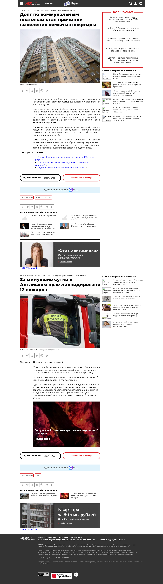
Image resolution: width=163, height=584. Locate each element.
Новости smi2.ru (28, 268)
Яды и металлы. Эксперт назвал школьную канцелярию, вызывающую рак (125, 324)
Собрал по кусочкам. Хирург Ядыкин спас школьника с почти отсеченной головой (128, 101)
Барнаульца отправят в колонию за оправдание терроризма (122, 50)
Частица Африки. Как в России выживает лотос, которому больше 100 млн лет (127, 110)
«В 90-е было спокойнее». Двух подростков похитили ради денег (126, 315)
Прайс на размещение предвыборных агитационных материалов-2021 (66, 540)
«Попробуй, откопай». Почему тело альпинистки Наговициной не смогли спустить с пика (127, 93)
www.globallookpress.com (49, 350)
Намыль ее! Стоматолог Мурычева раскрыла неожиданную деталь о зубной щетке (127, 118)
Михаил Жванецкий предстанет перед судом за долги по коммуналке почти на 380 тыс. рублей (43, 227)
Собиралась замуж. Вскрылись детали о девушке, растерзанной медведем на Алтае (126, 290)
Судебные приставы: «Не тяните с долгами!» (61, 168)
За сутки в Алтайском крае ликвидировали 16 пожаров (66, 432)
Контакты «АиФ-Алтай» (47, 537)
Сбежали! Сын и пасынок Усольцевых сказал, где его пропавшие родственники (128, 282)
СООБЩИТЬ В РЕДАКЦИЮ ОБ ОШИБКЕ (111, 540)
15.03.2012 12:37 (25, 10)
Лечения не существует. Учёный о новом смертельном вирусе (126, 298)
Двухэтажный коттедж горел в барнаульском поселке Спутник (44, 495)
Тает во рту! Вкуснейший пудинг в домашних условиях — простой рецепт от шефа (126, 307)
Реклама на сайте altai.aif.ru (70, 537)
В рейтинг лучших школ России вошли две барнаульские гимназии (123, 39)
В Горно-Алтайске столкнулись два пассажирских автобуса (43, 233)
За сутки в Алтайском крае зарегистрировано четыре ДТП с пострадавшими (122, 19)
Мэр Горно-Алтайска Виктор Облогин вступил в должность (83, 225)
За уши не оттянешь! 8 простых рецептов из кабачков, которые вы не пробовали (128, 85)
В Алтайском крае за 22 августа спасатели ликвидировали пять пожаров (83, 496)
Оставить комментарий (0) (81, 178)
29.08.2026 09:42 (26, 276)
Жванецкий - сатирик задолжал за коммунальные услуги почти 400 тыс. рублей (84, 218)
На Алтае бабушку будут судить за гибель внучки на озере (123, 29)
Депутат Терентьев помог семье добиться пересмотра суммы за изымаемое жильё (123, 60)
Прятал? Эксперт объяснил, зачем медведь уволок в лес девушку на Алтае (126, 76)
